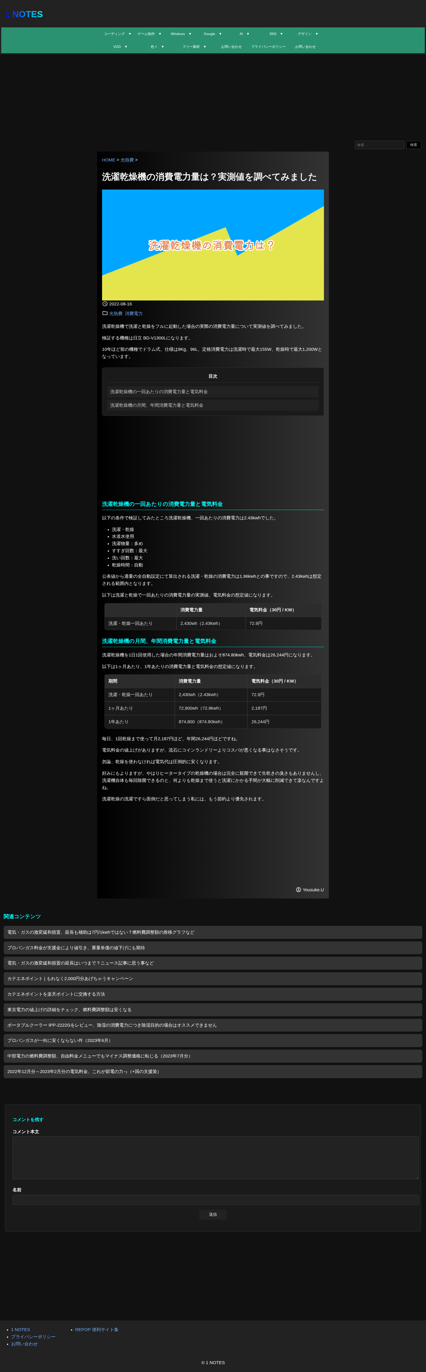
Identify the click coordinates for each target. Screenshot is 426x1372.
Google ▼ (213, 34)
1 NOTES (24, 14)
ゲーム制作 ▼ (150, 34)
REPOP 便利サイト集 (97, 1329)
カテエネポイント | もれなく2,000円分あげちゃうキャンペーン (70, 978)
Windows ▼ (181, 34)
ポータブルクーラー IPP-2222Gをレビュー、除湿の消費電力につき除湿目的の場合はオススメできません (112, 1025)
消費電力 (134, 313)
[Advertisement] (213, 96)
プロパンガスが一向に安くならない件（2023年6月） (60, 1040)
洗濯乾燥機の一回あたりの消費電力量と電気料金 (159, 391)
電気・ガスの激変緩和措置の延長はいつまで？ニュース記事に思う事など (80, 963)
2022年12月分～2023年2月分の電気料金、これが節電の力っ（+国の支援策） (84, 1071)
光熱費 (127, 160)
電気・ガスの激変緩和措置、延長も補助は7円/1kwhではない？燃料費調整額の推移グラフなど (101, 932)
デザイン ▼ (308, 34)
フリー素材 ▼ (194, 47)
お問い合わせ (231, 47)
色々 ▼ (157, 47)
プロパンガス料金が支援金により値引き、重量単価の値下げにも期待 (76, 947)
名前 (17, 1189)
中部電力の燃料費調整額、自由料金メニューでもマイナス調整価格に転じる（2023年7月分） (100, 1056)
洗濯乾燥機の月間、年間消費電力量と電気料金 (156, 405)
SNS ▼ (276, 34)
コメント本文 (26, 1131)
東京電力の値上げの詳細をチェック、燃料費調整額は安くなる (69, 1009)
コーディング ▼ (118, 34)
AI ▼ (245, 34)
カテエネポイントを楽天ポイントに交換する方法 (56, 994)
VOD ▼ (120, 47)
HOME (108, 160)
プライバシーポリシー (268, 47)
